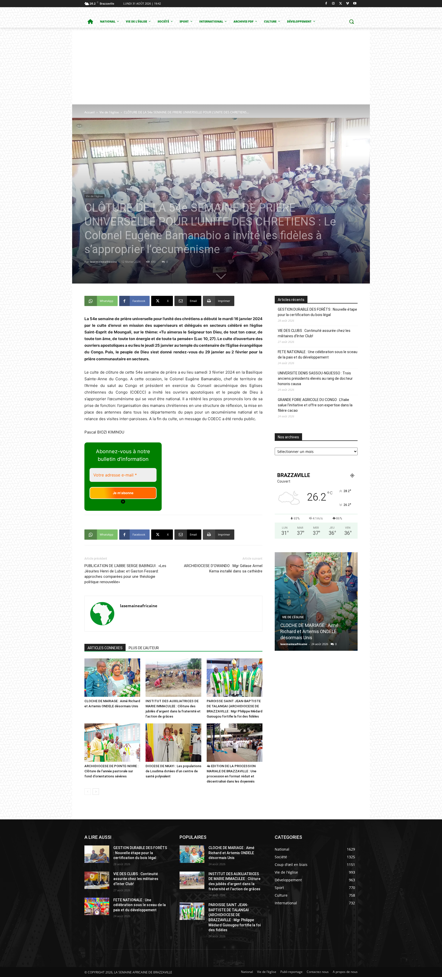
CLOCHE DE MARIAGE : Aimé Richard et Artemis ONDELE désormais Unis (231, 853)
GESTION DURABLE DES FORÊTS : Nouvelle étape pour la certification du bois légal (317, 312)
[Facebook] (326, 4)
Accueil (89, 112)
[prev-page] (87, 791)
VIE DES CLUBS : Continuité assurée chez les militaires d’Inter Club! (314, 333)
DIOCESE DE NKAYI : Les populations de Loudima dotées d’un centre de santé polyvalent (173, 771)
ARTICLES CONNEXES (105, 648)
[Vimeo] (347, 4)
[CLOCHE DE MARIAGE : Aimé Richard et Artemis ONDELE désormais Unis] (112, 677)
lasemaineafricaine (103, 262)
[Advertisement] (221, 66)
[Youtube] (355, 4)
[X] (341, 4)
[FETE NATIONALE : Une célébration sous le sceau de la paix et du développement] (96, 906)
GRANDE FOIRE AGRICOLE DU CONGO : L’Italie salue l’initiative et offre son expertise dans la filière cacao (315, 405)
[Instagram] (333, 4)
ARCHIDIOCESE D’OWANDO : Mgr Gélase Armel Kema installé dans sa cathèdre (223, 568)
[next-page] (96, 791)
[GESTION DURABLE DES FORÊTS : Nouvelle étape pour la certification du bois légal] (96, 854)
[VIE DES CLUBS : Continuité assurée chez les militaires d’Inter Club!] (96, 880)
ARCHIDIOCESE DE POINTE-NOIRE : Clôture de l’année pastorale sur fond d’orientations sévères (111, 771)
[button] (351, 21)
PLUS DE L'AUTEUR (144, 648)
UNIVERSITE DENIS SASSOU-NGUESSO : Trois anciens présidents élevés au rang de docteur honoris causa (315, 378)
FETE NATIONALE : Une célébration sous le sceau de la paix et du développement (317, 354)
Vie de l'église (109, 112)
